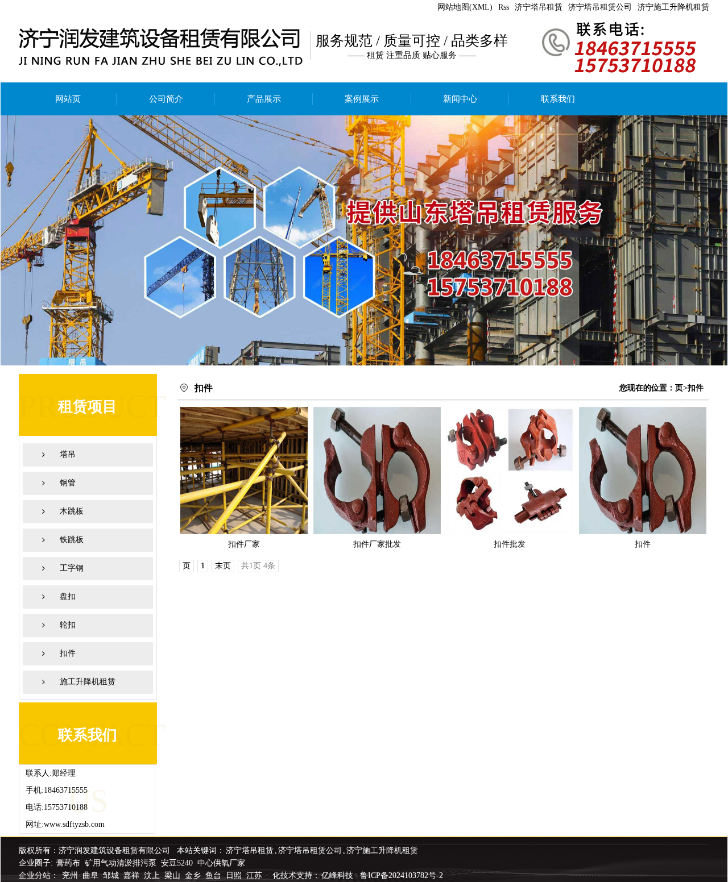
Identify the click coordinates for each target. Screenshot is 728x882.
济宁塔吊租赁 (538, 7)
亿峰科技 (337, 875)
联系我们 (558, 98)
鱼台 (214, 875)
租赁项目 (87, 406)
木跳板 (72, 511)
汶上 (153, 875)
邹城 (112, 875)
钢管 (68, 483)
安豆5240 (177, 863)
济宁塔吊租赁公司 (600, 7)
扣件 (68, 653)
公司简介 (166, 98)
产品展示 (264, 98)
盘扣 (68, 596)
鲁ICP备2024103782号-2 (401, 875)
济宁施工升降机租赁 (673, 7)
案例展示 (362, 98)
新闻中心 (460, 98)
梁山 (173, 875)
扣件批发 (510, 544)
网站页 (68, 98)
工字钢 (72, 568)
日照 (235, 875)
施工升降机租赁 (87, 681)
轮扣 (68, 625)
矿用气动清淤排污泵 (122, 863)
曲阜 (91, 875)
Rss (503, 7)
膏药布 (68, 863)
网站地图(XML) (465, 7)
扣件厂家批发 (377, 544)
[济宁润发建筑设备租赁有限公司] (364, 240)
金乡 (194, 875)
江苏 (255, 875)
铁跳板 (72, 539)
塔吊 (68, 454)
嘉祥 (132, 875)
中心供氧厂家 (221, 863)
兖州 (71, 875)
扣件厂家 (244, 544)
